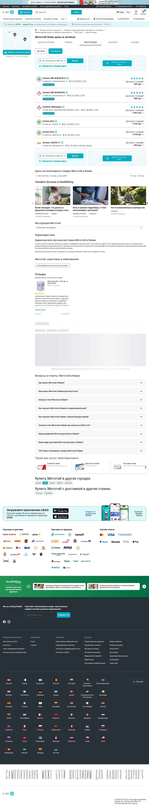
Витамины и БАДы (51, 19)
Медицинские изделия (93, 656)
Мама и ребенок (116, 641)
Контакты (16, 6)
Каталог (6, 6)
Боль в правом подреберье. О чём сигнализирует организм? (89, 208)
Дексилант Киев (92, 463)
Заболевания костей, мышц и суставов (52, 265)
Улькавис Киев (129, 463)
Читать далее (40, 310)
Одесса (60, 483)
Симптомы (114, 663)
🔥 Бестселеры (139, 19)
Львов (52, 483)
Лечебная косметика (93, 652)
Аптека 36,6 (55, 121)
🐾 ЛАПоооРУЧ (123, 19)
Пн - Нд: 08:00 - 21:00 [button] (90, 110)
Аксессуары (114, 659)
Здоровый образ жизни (118, 656)
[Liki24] (8, 793)
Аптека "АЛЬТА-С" (62, 142)
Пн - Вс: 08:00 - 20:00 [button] (72, 135)
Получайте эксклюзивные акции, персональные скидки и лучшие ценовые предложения (46, 607)
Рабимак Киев (53, 463)
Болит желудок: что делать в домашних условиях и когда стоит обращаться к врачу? (51, 209)
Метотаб (78, 32)
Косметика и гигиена (33, 19)
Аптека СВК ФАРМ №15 (67, 78)
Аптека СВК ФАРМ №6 (66, 92)
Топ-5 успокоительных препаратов (128, 207)
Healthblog (142, 6)
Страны (34, 645)
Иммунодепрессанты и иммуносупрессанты (53, 32)
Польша (39, 493)
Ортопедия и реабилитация (95, 663)
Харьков (68, 483)
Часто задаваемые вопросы (51, 6)
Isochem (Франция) (63, 106)
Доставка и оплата (29, 6)
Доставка (41, 51)
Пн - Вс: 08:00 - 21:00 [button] (78, 81)
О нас (66, 6)
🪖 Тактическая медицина (104, 19)
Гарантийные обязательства (67, 641)
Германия (48, 493)
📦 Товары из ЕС (83, 19)
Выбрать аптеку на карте (19, 52)
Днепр (38, 483)
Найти (76, 12)
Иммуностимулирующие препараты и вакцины (83, 30)
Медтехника (89, 659)
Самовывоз (55, 51)
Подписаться (63, 615)
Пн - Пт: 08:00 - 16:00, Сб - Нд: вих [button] (79, 145)
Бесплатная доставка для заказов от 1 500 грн (92, 24)
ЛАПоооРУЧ (114, 649)
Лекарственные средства (12, 19)
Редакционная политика (65, 645)
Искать (75, 61)
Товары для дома (116, 645)
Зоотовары (114, 652)
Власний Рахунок (105, 6)
